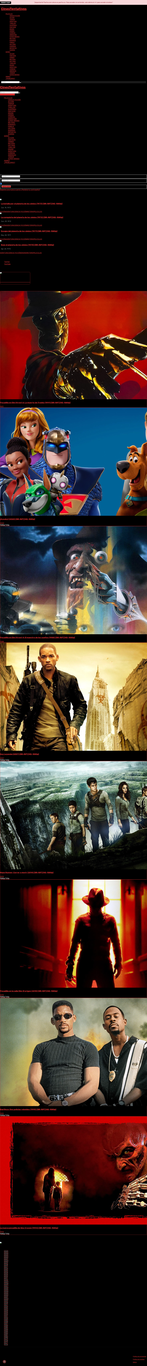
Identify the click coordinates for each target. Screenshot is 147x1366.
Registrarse (10, 94)
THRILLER (11, 107)
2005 (6, 1289)
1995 (6, 1308)
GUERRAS (11, 130)
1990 (6, 1318)
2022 (6, 1257)
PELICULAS (8, 98)
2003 (6, 1293)
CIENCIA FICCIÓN (14, 100)
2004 (6, 1291)
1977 (6, 1342)
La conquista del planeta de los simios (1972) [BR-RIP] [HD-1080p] (32, 217)
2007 (6, 1285)
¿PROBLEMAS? (10, 78)
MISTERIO (11, 123)
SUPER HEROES (15, 75)
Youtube (7, 264)
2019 (6, 1263)
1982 (6, 1333)
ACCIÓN (11, 102)
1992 (6, 1314)
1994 (6, 1310)
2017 (6, 1266)
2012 (6, 1276)
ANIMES (7, 161)
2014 (6, 1272)
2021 (6, 1259)
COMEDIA (11, 117)
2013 (6, 1274)
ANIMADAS (12, 155)
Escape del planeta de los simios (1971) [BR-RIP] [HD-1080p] (29, 231)
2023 (6, 1255)
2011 (6, 1278)
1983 (6, 1331)
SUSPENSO (12, 109)
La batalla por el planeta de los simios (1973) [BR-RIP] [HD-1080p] (31, 204)
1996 (6, 1306)
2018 (6, 1265)
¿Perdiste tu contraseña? (30, 190)
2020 (6, 1261)
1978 (6, 1341)
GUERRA (12, 50)
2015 (6, 1270)
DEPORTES (12, 132)
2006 (6, 1287)
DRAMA (11, 113)
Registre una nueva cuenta (10, 190)
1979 (6, 1339)
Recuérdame (7, 184)
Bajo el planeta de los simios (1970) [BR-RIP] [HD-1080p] (27, 245)
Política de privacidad (139, 1356)
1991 (6, 1316)
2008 (6, 1284)
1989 (6, 1320)
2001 (6, 1297)
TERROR (11, 104)
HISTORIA (11, 128)
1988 (6, 1322)
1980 (6, 1337)
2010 (6, 1280)
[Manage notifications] (4, 1361)
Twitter (7, 262)
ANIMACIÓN (12, 119)
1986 (6, 1325)
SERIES (8, 52)
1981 (6, 1335)
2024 (6, 1253)
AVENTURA (12, 105)
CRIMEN (11, 115)
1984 (6, 1329)
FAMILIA (11, 126)
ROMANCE (12, 125)
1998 (6, 1303)
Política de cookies (138, 1359)
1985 (6, 1327)
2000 (6, 1299)
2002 (6, 1295)
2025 (6, 1251)
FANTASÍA (12, 111)
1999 (6, 1301)
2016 (6, 1268)
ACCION (11, 138)
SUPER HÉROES (13, 121)
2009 (6, 1282)
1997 (6, 1304)
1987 (6, 1323)
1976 (6, 1344)
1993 (6, 1312)
